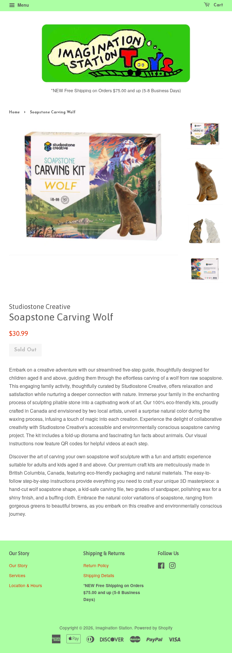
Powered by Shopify (153, 628)
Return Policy (96, 565)
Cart (217, 5)
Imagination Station (113, 628)
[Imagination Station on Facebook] (161, 567)
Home (14, 112)
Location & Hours (25, 585)
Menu (22, 5)
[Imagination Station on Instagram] (172, 567)
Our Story (18, 565)
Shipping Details (99, 575)
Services (17, 575)
